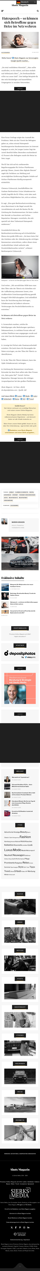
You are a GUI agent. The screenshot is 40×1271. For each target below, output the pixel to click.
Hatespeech (7, 495)
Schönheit (7, 399)
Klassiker (28, 841)
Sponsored (31, 1184)
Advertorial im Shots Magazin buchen (20, 1213)
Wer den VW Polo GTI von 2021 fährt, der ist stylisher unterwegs (21, 563)
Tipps (32, 867)
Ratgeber (18, 863)
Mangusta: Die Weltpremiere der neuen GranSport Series (21, 585)
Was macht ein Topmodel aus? (20, 777)
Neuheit (8, 855)
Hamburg (7, 841)
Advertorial (8, 832)
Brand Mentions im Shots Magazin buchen (20, 1218)
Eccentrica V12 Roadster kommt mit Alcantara (22, 812)
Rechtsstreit (23, 497)
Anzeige (17, 832)
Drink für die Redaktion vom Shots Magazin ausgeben (20, 1209)
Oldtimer (28, 855)
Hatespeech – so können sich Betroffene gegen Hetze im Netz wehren (24, 603)
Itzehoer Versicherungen (27, 495)
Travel (17, 1184)
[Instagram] (24, 1227)
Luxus (19, 396)
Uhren (12, 871)
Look (30, 845)
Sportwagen (14, 867)
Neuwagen (19, 855)
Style (20, 867)
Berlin (28, 832)
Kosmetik (18, 845)
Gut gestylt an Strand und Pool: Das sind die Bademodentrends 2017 (22, 612)
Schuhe (31, 863)
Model (23, 850)
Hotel (22, 841)
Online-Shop (8, 859)
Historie (17, 841)
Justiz (6, 497)
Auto (35, 396)
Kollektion (9, 845)
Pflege (27, 859)
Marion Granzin (18, 522)
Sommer (7, 867)
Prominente (9, 863)
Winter (6, 874)
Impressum (26, 1240)
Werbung (31, 871)
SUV (25, 867)
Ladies (25, 1182)
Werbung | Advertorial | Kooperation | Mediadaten (20, 1153)
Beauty (23, 832)
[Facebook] (15, 1227)
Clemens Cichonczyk (21, 492)
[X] (11, 1227)
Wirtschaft (12, 874)
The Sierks (28, 1205)
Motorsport (30, 850)
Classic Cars (8, 837)
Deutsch (24, 2)
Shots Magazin (20, 1169)
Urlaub (17, 871)
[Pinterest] (20, 1227)
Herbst (13, 841)
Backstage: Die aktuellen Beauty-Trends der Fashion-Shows (23, 594)
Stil (23, 399)
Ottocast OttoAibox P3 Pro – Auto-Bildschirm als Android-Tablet (22, 785)
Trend (31, 399)
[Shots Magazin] (20, 5)
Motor (13, 1184)
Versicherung (8, 500)
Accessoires (5, 52)
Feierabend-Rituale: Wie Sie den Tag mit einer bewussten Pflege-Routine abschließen (23, 803)
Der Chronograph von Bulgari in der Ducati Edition (18, 546)
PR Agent (20, 1205)
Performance (20, 859)
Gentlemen (31, 1182)
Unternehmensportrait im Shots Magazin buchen (20, 1222)
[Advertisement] (20, 111)
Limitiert (25, 845)
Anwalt (11, 492)
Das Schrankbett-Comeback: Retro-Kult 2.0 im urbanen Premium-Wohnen (23, 793)
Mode (27, 396)
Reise (17, 399)
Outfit (14, 859)
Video (23, 871)
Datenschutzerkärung (16, 1240)
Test (28, 867)
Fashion (25, 837)
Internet (15, 495)
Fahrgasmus (15, 837)
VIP (26, 871)
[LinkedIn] (28, 1227)
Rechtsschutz (13, 497)
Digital (31, 492)
